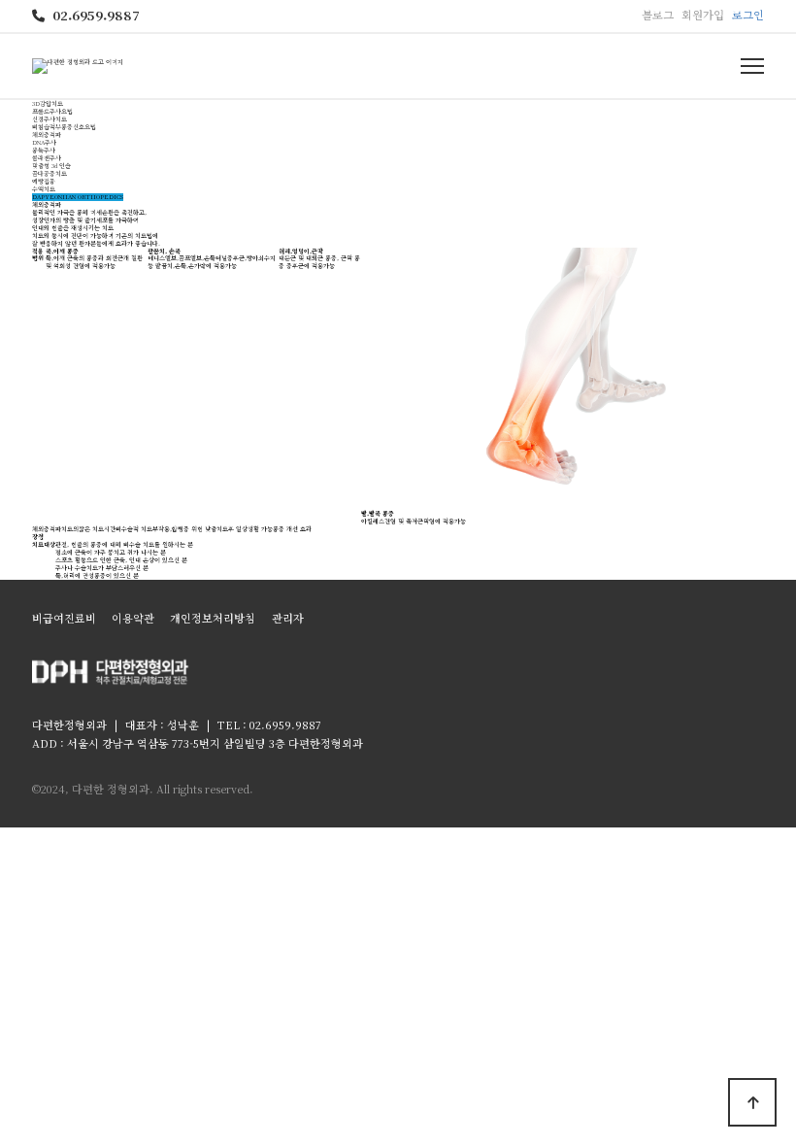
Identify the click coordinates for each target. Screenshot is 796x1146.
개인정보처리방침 (212, 617)
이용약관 (133, 617)
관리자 (288, 617)
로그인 (748, 14)
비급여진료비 (64, 617)
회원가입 (702, 14)
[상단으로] (752, 1102)
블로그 (658, 14)
